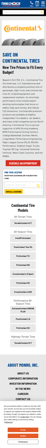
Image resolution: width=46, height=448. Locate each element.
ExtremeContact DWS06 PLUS (23, 310)
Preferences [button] (8, 422)
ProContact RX (23, 265)
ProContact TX (23, 256)
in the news (23, 388)
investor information (23, 383)
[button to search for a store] (42, 12)
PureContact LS (23, 319)
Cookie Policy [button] (24, 417)
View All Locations (13, 191)
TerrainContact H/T (23, 343)
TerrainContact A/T (23, 223)
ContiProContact (23, 238)
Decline (23, 436)
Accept (23, 430)
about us (23, 373)
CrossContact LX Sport (23, 274)
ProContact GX (23, 283)
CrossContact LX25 (23, 292)
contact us (23, 399)
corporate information (23, 378)
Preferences (23, 442)
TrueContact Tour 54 (23, 247)
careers (23, 393)
